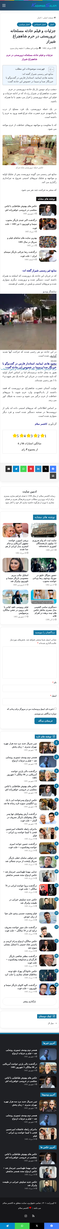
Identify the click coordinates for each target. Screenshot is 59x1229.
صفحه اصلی (48, 18)
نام (54, 682)
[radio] (15, 435)
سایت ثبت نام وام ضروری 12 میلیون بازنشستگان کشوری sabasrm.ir (44, 543)
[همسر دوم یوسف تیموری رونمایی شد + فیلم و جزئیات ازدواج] (47, 761)
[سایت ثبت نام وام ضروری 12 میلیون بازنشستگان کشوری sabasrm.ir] (44, 530)
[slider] (53, 361)
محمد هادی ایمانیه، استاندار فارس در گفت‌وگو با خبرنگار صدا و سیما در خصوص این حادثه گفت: (29, 79)
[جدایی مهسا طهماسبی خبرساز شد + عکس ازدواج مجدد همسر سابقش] (47, 876)
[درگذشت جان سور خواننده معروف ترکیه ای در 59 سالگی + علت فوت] (47, 931)
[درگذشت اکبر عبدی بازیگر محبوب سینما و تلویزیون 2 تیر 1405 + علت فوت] (47, 224)
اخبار (39, 18)
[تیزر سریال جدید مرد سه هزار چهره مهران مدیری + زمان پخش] (47, 748)
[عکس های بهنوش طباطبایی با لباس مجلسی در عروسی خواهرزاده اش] (47, 210)
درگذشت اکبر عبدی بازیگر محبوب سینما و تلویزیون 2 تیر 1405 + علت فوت (21, 224)
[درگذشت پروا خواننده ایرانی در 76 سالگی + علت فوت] (47, 890)
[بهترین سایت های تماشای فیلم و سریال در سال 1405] (47, 242)
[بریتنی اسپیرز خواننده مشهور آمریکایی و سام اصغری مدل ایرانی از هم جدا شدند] (15, 530)
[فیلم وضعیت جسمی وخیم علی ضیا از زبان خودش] (47, 918)
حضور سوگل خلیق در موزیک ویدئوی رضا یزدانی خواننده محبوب (44, 578)
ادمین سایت (29, 491)
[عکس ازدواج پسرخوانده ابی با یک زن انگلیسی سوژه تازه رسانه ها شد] (47, 804)
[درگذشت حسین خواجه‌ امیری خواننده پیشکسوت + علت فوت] (47, 848)
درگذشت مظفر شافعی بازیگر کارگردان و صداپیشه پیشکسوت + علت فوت (21, 959)
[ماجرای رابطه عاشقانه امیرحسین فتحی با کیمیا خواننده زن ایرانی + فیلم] (47, 833)
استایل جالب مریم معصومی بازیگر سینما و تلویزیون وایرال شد (17, 578)
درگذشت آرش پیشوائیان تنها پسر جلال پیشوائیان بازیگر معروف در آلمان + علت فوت (22, 817)
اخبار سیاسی (24, 24)
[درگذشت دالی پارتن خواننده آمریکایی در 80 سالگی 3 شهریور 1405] (47, 775)
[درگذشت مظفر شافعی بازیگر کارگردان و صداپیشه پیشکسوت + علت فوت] (47, 960)
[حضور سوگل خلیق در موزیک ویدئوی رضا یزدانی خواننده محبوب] (44, 565)
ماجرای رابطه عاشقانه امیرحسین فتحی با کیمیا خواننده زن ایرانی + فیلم (21, 832)
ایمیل (53, 696)
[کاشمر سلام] (44, 5)
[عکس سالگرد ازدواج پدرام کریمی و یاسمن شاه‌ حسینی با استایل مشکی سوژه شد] (47, 945)
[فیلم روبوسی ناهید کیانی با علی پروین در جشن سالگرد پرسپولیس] (15, 597)
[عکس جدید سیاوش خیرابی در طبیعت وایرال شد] (47, 904)
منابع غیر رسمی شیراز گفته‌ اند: (37, 74)
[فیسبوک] (53, 469)
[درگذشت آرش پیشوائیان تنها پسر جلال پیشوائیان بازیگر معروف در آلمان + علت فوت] (47, 818)
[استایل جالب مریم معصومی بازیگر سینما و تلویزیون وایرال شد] (15, 565)
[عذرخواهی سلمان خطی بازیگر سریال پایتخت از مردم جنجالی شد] (47, 862)
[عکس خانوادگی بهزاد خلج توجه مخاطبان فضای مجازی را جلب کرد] (47, 975)
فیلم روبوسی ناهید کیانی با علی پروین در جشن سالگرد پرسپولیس (15, 610)
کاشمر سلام (23, 1208)
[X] (45, 469)
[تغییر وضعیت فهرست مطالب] (49, 69)
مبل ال (51, 1023)
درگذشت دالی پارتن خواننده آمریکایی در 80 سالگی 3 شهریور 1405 (22, 774)
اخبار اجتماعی (40, 24)
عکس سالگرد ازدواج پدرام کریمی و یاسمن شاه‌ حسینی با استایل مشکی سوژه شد (20, 944)
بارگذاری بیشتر (29, 1001)
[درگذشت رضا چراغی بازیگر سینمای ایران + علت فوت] (47, 256)
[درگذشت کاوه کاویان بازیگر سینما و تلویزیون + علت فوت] (47, 989)
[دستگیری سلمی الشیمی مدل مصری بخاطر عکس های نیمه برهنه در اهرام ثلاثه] (44, 597)
